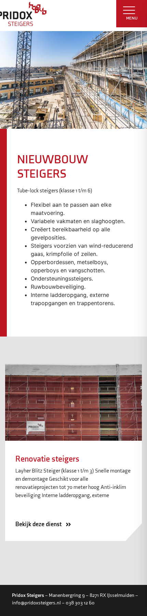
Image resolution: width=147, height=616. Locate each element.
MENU (131, 18)
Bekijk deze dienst (39, 524)
